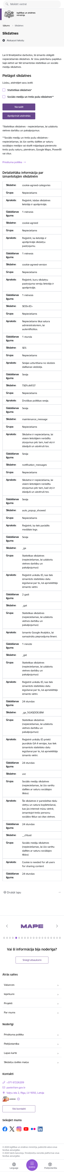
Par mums (9, 1012)
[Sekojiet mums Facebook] (4, 1129)
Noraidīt (19, 106)
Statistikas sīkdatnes (19, 90)
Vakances (9, 984)
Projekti (8, 1003)
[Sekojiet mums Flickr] (33, 1129)
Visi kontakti (19, 1108)
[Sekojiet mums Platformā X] (12, 1129)
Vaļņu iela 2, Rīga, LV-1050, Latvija (25, 1092)
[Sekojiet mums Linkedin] (40, 1129)
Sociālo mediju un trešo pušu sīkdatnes (30, 96)
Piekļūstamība (11, 1043)
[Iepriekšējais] (7, 926)
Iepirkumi (9, 994)
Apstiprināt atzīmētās (19, 115)
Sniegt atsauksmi (32, 960)
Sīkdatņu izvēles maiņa (16, 1062)
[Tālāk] (57, 926)
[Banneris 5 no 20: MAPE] (32, 926)
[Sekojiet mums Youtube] (26, 1129)
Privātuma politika (12, 162)
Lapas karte (10, 1053)
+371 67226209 (15, 1082)
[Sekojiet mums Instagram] (19, 1129)
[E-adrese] (9, 1099)
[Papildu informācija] (18, 1099)
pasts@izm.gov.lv (16, 1087)
